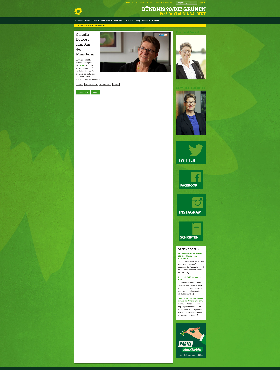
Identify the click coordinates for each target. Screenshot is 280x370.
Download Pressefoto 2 (190, 87)
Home (128, 2)
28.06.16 (82, 65)
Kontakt (135, 2)
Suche (149, 2)
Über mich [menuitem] (105, 21)
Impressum (158, 2)
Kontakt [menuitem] (155, 21)
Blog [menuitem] (138, 21)
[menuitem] (128, 2)
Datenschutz (168, 2)
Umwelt (116, 84)
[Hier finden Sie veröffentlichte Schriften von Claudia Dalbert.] (191, 231)
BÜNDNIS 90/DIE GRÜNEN (174, 9)
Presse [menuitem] (145, 21)
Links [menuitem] (201, 2)
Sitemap (142, 2)
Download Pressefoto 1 (190, 32)
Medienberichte (100, 25)
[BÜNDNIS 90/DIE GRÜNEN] (78, 11)
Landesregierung (91, 84)
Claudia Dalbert (81, 25)
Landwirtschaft (105, 84)
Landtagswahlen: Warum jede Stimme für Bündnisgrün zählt (190, 299)
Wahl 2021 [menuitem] (118, 21)
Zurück (96, 92)
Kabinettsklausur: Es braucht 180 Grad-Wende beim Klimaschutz (190, 256)
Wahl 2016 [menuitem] (129, 21)
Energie (79, 84)
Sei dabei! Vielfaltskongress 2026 (189, 278)
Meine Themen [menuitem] (91, 21)
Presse (90, 25)
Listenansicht (83, 92)
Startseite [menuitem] (79, 21)
